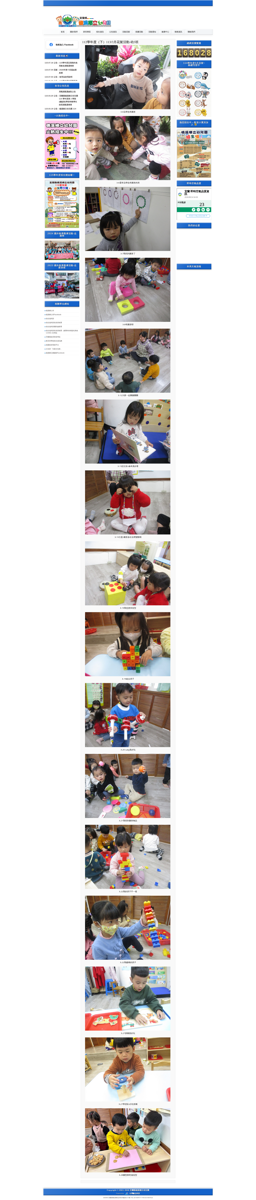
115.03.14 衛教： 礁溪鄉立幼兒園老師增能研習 (68, 101)
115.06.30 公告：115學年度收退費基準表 (68, 65)
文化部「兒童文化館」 (54, 349)
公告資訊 (113, 32)
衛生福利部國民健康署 (54, 327)
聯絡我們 (191, 32)
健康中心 (165, 32)
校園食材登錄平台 (52, 345)
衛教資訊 (178, 32)
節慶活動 (139, 32)
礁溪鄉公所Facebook (53, 315)
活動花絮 (126, 32)
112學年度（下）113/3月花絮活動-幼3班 (110, 42)
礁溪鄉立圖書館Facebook (55, 353)
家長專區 (87, 32)
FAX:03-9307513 (147, 1197)
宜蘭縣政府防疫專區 (53, 337)
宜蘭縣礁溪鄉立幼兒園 (139, 1190)
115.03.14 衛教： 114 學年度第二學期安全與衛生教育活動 (68, 94)
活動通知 (152, 32)
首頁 (63, 32)
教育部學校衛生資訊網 (54, 341)
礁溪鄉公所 (50, 311)
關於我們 (74, 32)
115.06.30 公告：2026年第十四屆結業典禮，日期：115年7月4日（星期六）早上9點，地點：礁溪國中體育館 (68, 77)
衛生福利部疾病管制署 (54, 323)
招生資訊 (100, 32)
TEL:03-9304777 (136, 1197)
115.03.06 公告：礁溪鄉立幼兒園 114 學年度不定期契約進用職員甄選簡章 (68, 109)
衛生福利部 (50, 319)
